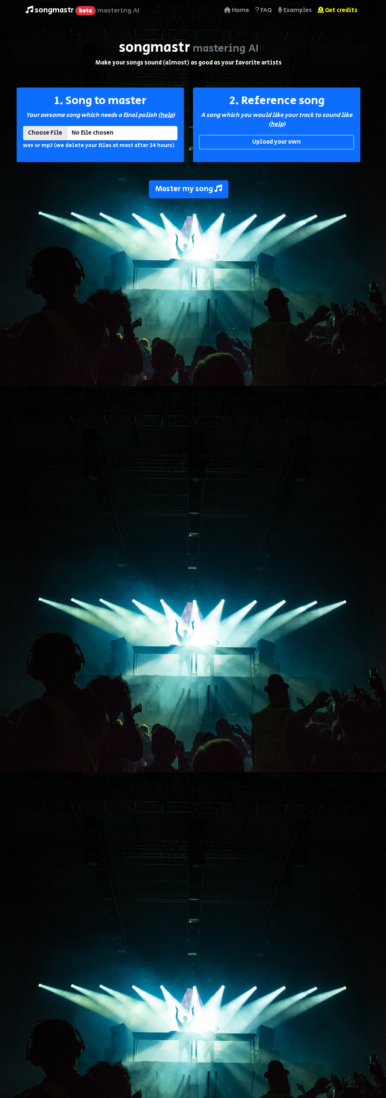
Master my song (184, 189)
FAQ (265, 10)
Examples (297, 10)
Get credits (340, 10)
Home (240, 10)
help (166, 115)
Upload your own (276, 142)
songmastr (86, 10)
